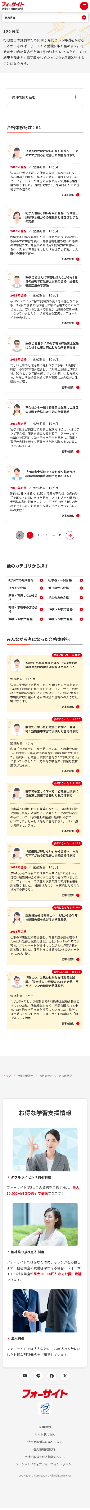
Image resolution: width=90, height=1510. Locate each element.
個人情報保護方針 (45, 1449)
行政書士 (10, 17)
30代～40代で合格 (20, 619)
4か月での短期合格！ (22, 580)
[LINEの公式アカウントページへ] (38, 1376)
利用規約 (45, 1427)
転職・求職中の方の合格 (23, 609)
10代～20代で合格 (60, 609)
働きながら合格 (58, 587)
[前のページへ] (20, 535)
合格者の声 (46, 1075)
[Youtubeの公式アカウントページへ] (25, 1376)
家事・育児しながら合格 (23, 597)
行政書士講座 (25, 1075)
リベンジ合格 (17, 587)
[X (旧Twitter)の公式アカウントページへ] (65, 1376)
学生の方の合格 (58, 597)
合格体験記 (65, 1075)
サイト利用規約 (45, 1434)
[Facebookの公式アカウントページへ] (52, 1376)
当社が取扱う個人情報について (45, 1457)
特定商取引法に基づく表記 (45, 1442)
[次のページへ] (70, 535)
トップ (7, 1075)
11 (60, 535)
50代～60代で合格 (60, 619)
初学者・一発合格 (60, 580)
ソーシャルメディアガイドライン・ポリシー (45, 1464)
